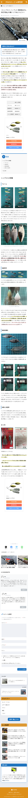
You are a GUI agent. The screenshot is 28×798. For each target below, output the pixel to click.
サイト (3, 650)
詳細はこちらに (5, 780)
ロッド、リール (5, 702)
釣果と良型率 (7, 167)
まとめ (4, 170)
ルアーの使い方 (10, 552)
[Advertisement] (14, 527)
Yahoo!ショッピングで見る (14, 147)
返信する (24, 589)
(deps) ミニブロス (10, 137)
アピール (6, 162)
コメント (4, 622)
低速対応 (6, 164)
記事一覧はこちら (14, 719)
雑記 (3, 710)
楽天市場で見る (14, 144)
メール (4, 644)
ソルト (3, 713)
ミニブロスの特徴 (7, 160)
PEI (5, 593)
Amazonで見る (14, 140)
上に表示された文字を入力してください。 (11, 663)
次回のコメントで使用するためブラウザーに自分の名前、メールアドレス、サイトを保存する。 (14, 656)
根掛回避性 (7, 166)
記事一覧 (11, 792)
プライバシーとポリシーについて (14, 794)
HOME (15, 790)
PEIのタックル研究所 (14, 2)
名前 (3, 639)
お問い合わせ (16, 792)
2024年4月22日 (8, 595)
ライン (3, 707)
